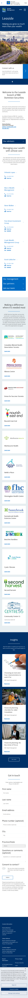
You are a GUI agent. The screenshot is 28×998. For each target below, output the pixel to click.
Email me (9, 178)
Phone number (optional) (13, 821)
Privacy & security (19, 962)
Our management (10, 279)
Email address (8, 810)
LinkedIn (9, 231)
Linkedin (4, 934)
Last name (6, 800)
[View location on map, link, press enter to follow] (14, 901)
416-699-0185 (10, 176)
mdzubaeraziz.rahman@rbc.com (10, 942)
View (25, 3)
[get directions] (14, 900)
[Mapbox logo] (6, 909)
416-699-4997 (10, 246)
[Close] (25, 968)
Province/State (8, 842)
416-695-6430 (9, 953)
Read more (7, 683)
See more (14, 759)
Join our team (9, 288)
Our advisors (8, 141)
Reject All (14, 985)
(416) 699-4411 (8, 71)
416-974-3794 (10, 194)
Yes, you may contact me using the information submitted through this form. (16, 870)
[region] (14, 901)
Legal (16, 965)
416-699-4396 (9, 944)
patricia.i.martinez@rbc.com (9, 931)
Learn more (7, 351)
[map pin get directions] (14, 900)
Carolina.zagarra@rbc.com (8, 951)
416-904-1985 (10, 263)
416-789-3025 (10, 227)
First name (6, 789)
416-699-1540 (10, 209)
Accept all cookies (14, 989)
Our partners (8, 284)
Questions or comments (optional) (12, 852)
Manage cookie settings (14, 993)
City (4, 832)
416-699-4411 (9, 933)
